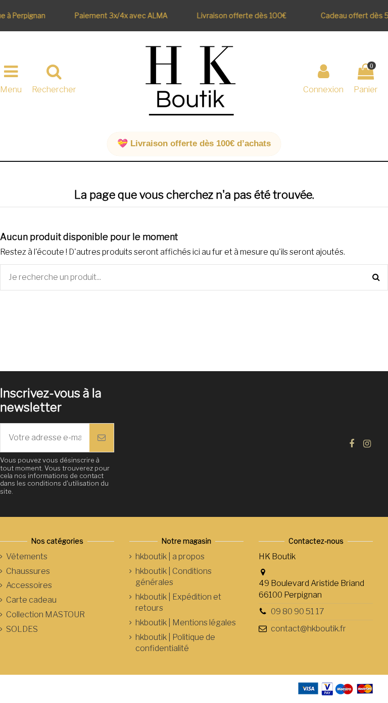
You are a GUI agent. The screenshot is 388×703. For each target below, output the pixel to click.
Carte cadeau (31, 600)
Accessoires (29, 585)
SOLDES (22, 629)
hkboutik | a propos (170, 556)
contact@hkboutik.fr (308, 628)
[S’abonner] (101, 438)
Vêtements (26, 556)
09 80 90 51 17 (297, 611)
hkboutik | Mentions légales (185, 622)
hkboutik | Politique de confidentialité (175, 642)
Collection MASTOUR (45, 614)
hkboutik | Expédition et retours (178, 602)
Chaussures (28, 571)
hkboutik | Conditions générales (173, 576)
